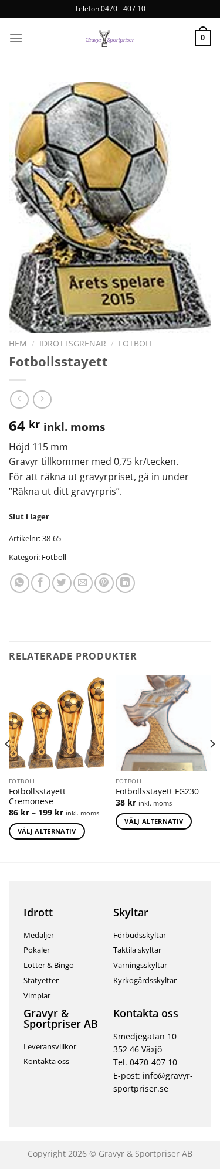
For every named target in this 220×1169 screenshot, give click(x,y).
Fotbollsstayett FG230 (157, 791)
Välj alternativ (47, 831)
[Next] (212, 767)
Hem (18, 343)
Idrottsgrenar (72, 343)
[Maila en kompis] (83, 583)
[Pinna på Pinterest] (104, 583)
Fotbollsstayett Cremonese (37, 796)
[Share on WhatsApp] (19, 583)
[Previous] (8, 767)
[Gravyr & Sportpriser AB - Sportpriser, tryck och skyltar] (110, 38)
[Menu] (16, 37)
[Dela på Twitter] (62, 583)
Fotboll (136, 343)
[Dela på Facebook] (40, 583)
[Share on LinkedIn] (125, 583)
